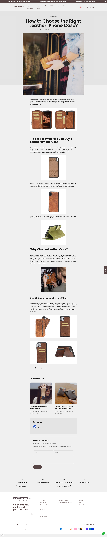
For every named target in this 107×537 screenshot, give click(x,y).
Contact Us (42, 512)
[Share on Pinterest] (42, 368)
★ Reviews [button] (105, 269)
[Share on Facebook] (35, 368)
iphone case (53, 16)
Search (41, 518)
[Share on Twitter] (38, 368)
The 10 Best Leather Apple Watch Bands (39, 408)
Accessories (30, 8)
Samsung (36, 6)
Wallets (65, 6)
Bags (58, 6)
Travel (72, 6)
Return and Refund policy (46, 507)
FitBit (51, 6)
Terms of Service (68, 446)
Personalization (43, 516)
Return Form (43, 502)
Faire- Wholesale (83, 505)
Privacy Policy (60, 446)
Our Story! (42, 509)
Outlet (38, 8)
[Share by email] (45, 368)
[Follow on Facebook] (14, 524)
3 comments (35, 413)
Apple (28, 6)
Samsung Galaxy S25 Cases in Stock (70, 1)
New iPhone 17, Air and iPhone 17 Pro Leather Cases (38, 1)
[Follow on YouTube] (23, 524)
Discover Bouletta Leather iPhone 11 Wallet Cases (64, 408)
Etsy (80, 502)
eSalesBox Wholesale (63, 500)
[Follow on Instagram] (17, 524)
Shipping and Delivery (45, 505)
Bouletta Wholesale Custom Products (65, 503)
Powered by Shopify (25, 529)
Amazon (81, 500)
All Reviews (42, 500)
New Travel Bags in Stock (96, 1)
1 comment (64, 29)
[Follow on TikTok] (27, 524)
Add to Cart (82, 507)
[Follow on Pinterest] (20, 524)
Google (44, 6)
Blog (41, 514)
